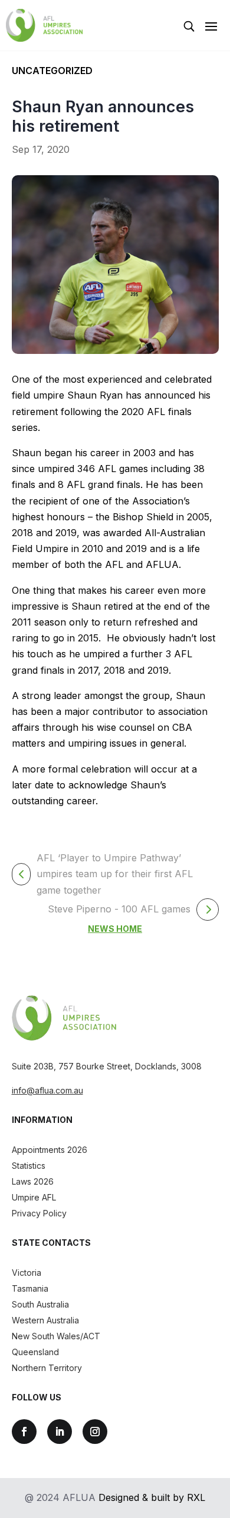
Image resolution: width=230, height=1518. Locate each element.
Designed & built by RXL (151, 1497)
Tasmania (30, 1288)
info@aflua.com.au (47, 1090)
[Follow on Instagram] (95, 1431)
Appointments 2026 (49, 1150)
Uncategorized (52, 70)
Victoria (26, 1273)
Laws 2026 (33, 1181)
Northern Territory (47, 1368)
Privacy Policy (39, 1213)
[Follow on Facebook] (24, 1431)
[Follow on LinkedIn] (59, 1431)
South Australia (40, 1304)
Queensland (35, 1352)
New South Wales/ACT (56, 1336)
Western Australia (45, 1320)
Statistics (28, 1166)
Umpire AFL (34, 1197)
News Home (115, 929)
